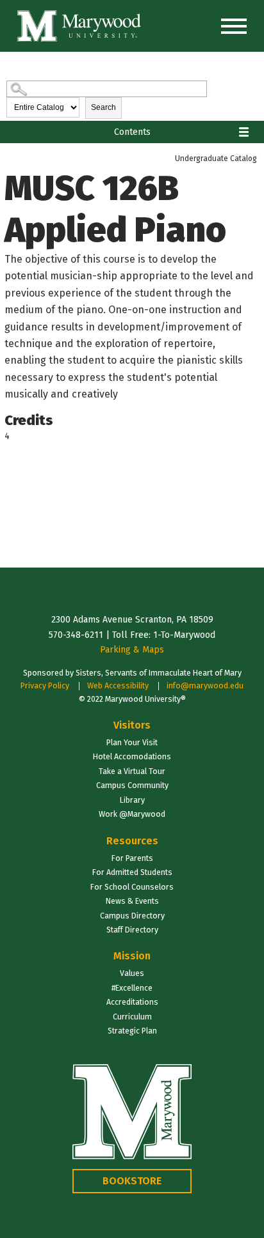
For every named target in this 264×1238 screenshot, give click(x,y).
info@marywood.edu (205, 685)
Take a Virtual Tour (132, 771)
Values (132, 973)
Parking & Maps (132, 649)
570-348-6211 (76, 635)
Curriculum (132, 1016)
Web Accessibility (118, 685)
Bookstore (132, 1181)
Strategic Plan (132, 1030)
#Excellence (132, 988)
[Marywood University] (79, 26)
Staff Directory (132, 929)
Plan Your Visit (132, 742)
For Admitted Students (132, 872)
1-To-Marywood (184, 635)
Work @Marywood (132, 814)
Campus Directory (132, 915)
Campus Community (132, 785)
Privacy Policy (45, 685)
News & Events (132, 901)
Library (132, 800)
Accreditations (132, 1002)
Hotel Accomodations (132, 756)
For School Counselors (132, 887)
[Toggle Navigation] (234, 26)
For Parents (132, 858)
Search (103, 107)
